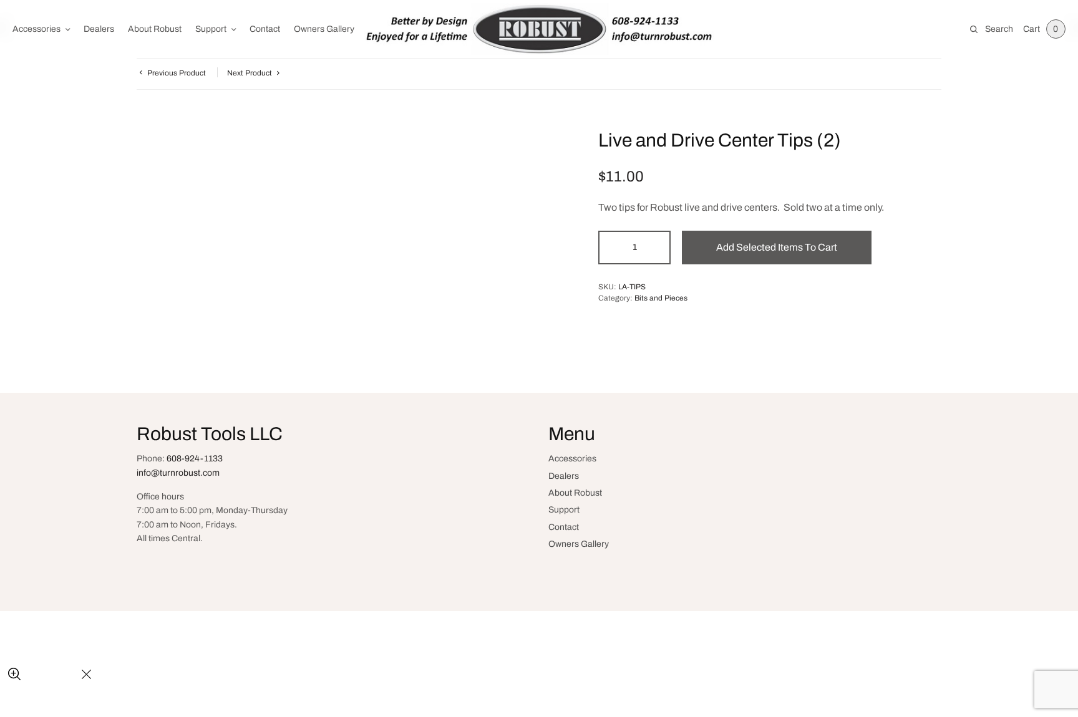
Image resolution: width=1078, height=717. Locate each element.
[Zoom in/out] (14, 675)
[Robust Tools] (539, 29)
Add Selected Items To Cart (776, 247)
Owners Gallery (324, 29)
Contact (265, 29)
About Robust (155, 29)
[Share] (44, 675)
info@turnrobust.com (178, 473)
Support (210, 29)
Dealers (99, 29)
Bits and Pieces (660, 298)
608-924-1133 (195, 458)
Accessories (36, 29)
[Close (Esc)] (86, 675)
